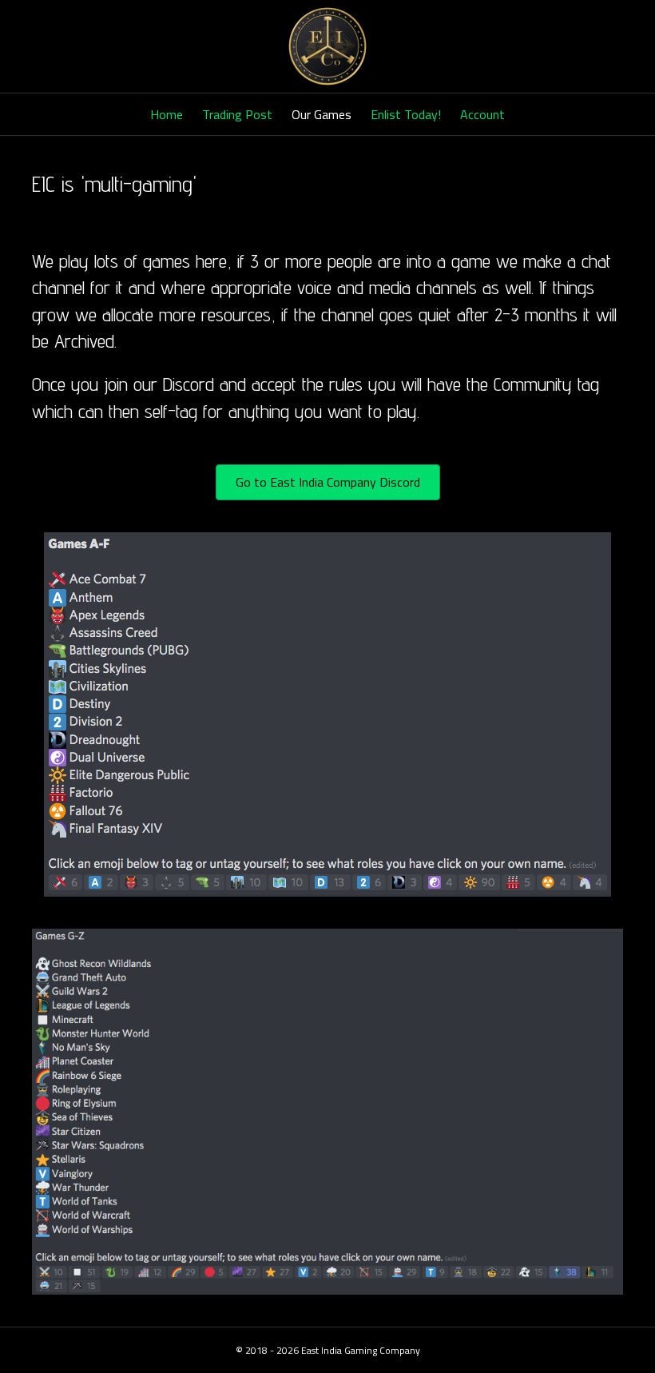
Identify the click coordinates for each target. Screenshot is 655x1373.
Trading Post (237, 114)
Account (482, 114)
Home (166, 114)
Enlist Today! (406, 114)
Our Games (321, 114)
